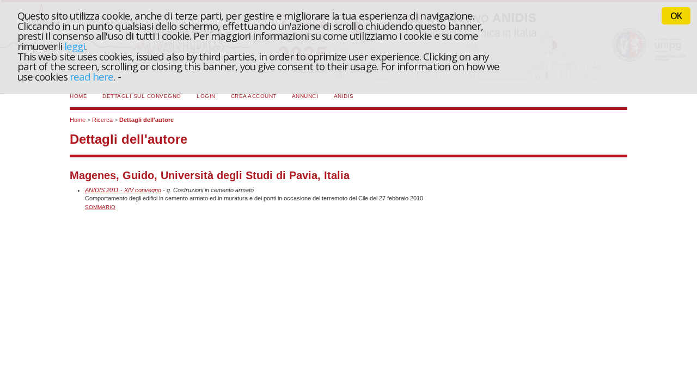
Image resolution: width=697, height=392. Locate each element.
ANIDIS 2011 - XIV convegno (123, 190)
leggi (74, 46)
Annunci (305, 96)
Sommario (100, 207)
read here (92, 76)
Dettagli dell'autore (146, 120)
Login (206, 96)
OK (676, 16)
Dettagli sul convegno (141, 96)
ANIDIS (344, 96)
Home (78, 96)
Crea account (254, 96)
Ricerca (102, 120)
